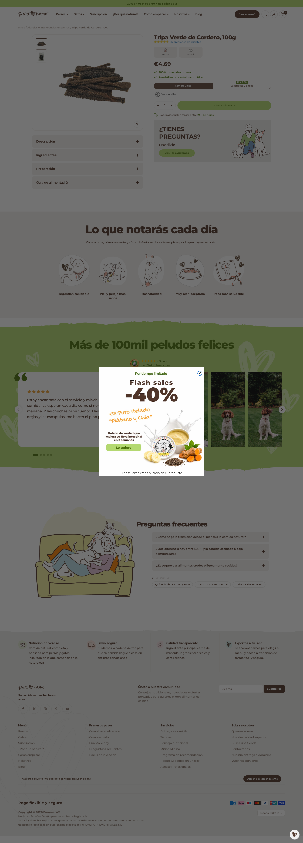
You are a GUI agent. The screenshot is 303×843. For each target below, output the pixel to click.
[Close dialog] (200, 373)
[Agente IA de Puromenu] (294, 834)
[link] (151, 418)
